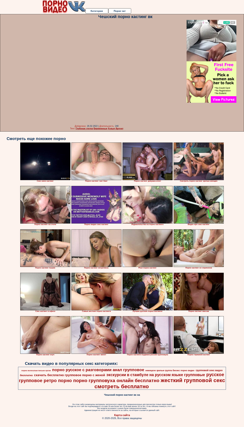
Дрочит (119, 128)
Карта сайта (122, 415)
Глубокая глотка (84, 128)
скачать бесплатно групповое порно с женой (69, 375)
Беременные (100, 128)
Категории (97, 11)
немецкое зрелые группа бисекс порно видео (169, 370)
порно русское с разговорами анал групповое (98, 370)
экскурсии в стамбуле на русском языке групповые (155, 375)
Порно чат (120, 11)
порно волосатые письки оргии (36, 370)
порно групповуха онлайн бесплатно (116, 380)
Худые (111, 128)
